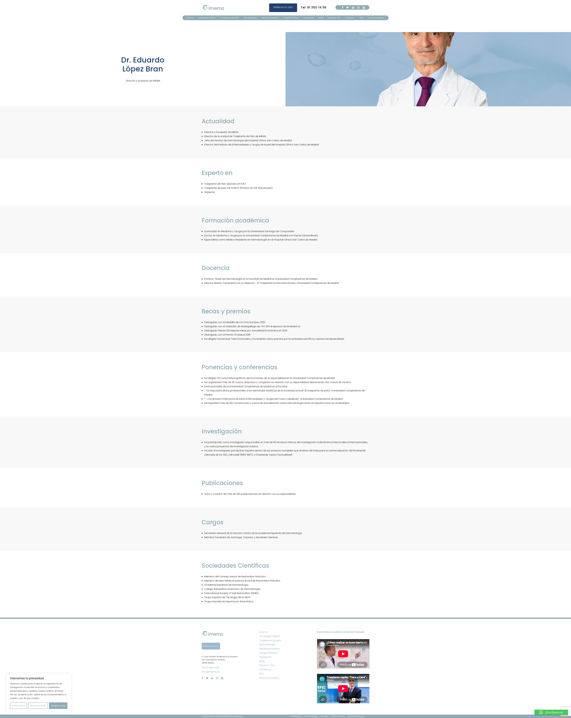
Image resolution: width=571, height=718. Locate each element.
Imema (189, 17)
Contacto (349, 17)
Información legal (311, 716)
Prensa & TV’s (334, 17)
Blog (321, 17)
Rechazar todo (38, 705)
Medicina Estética (270, 17)
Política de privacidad (356, 716)
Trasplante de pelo (229, 17)
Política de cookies (338, 716)
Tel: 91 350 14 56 (314, 7)
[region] (38, 692)
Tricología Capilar (207, 17)
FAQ (361, 17)
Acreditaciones (295, 716)
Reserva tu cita (283, 7)
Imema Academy (376, 17)
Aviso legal (324, 716)
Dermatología (250, 17)
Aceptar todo (58, 705)
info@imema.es (211, 671)
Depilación (308, 17)
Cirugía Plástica (291, 17)
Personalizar (18, 705)
